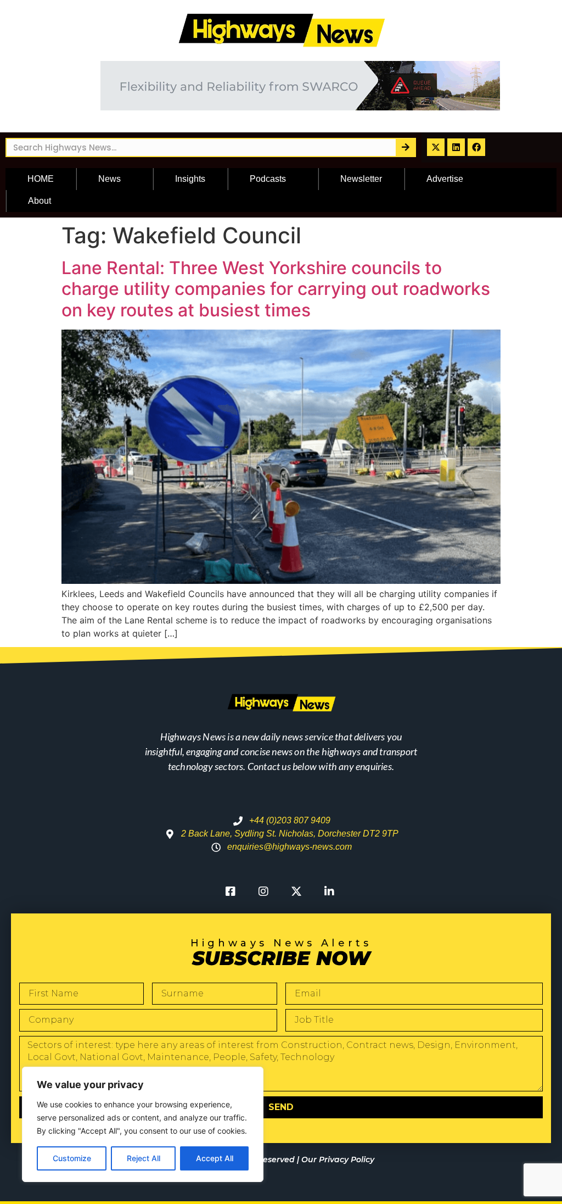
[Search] (405, 147)
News (109, 178)
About (39, 200)
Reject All (143, 1158)
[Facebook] (476, 147)
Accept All (214, 1158)
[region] (142, 1124)
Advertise (444, 178)
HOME (40, 178)
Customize (72, 1158)
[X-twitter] (436, 147)
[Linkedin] (456, 147)
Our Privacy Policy (337, 1159)
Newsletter (361, 178)
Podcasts (268, 178)
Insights (190, 178)
